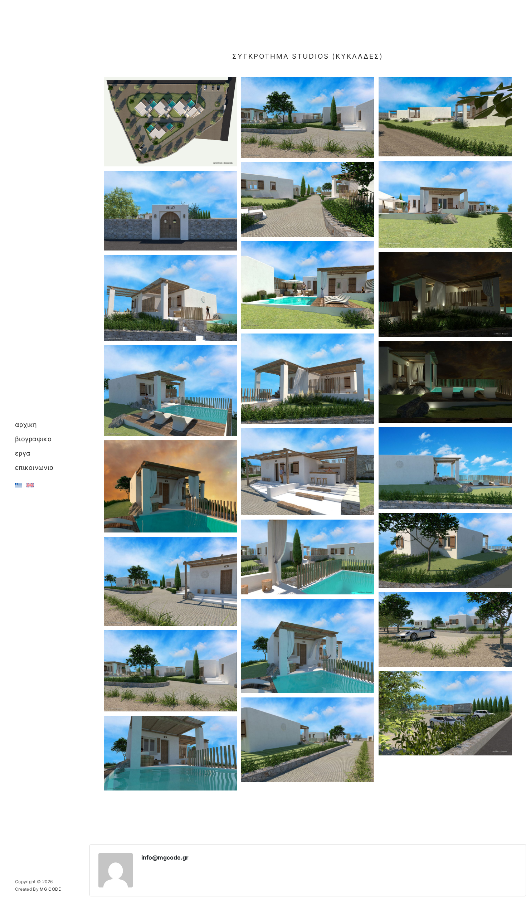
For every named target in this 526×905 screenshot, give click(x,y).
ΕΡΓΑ (22, 453)
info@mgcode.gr (165, 857)
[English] (30, 485)
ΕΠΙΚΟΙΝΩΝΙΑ (34, 467)
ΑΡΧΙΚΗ (26, 424)
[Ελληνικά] (18, 485)
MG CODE (50, 889)
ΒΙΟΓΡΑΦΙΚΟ (33, 439)
